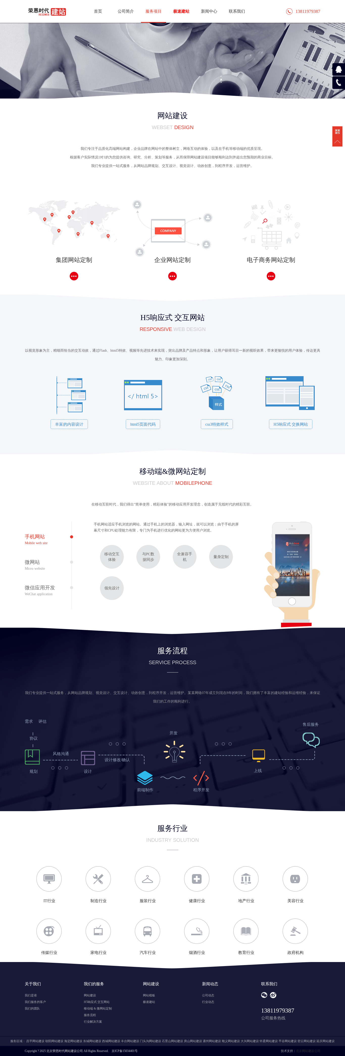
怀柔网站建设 (269, 1041)
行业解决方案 (93, 1021)
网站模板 (149, 995)
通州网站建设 (212, 1041)
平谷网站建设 (288, 1041)
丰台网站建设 (130, 1041)
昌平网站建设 (35, 1041)
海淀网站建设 (73, 1041)
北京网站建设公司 (308, 1051)
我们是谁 (31, 995)
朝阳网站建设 (54, 1041)
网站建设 (90, 995)
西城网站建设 (111, 1041)
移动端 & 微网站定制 (98, 1008)
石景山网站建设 (172, 1041)
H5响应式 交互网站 (97, 1002)
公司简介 (126, 11)
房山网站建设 (193, 1041)
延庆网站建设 (325, 1041)
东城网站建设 (92, 1041)
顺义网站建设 (231, 1041)
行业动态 (208, 1002)
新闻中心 (209, 11)
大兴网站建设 (250, 1041)
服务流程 (90, 1015)
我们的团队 (32, 1008)
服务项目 (153, 11)
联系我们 (237, 11)
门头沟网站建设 (150, 1041)
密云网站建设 (307, 1041)
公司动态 (208, 995)
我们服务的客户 (35, 1002)
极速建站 (181, 11)
